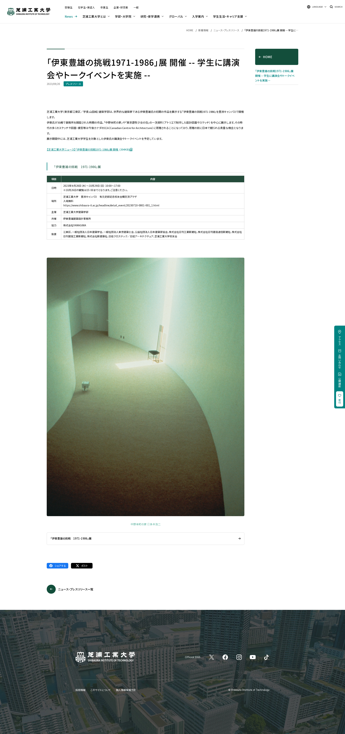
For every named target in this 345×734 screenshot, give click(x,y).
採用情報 (80, 690)
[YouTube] (253, 657)
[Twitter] (211, 657)
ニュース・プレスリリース (226, 30)
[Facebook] (225, 657)
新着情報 (203, 30)
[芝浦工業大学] (28, 12)
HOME (189, 30)
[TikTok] (266, 657)
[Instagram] (239, 657)
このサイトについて (101, 690)
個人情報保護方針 (126, 690)
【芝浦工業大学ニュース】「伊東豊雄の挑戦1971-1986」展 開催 (88, 149)
